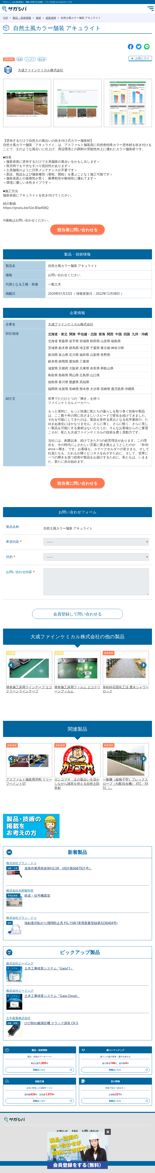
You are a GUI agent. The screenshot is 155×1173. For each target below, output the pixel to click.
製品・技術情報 (22, 18)
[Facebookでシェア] (130, 46)
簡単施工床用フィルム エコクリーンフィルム (77, 689)
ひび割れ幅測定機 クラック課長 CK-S (51, 1023)
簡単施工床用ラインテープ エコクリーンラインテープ (29, 689)
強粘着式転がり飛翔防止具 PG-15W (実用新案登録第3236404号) (70, 923)
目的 (9, 557)
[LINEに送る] (147, 46)
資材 (38, 18)
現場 (19, 59)
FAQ (75, 1131)
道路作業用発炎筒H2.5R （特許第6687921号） (58, 868)
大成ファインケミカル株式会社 (40, 70)
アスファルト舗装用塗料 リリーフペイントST (29, 781)
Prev (11, 665)
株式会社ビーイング (20, 963)
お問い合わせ (90, 1131)
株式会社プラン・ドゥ (21, 863)
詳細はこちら (39, 1069)
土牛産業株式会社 (18, 1018)
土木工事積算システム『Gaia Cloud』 (52, 996)
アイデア (30, 59)
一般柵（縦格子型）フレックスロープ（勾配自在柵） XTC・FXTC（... (125, 783)
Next (143, 665)
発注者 (41, 59)
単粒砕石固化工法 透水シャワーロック (126, 689)
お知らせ (62, 1131)
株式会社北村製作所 (20, 890)
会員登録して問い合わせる (77, 614)
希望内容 (12, 542)
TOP (5, 18)
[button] (140, 58)
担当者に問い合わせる (77, 229)
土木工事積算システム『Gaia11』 (49, 968)
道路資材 (51, 18)
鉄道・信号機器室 (37, 895)
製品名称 (12, 527)
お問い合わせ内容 (19, 572)
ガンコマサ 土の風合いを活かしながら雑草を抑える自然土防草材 (76, 783)
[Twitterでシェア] (138, 46)
